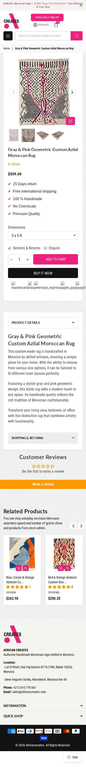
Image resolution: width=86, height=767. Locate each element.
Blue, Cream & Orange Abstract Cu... (20, 580)
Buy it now (43, 273)
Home (6, 48)
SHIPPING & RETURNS (27, 438)
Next (72, 92)
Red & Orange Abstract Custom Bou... (62, 580)
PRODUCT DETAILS (26, 322)
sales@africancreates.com (29, 692)
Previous (13, 92)
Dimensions (16, 227)
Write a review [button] (43, 484)
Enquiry (54, 248)
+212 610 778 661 (24, 687)
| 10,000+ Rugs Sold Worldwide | (43, 5)
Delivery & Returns (26, 248)
